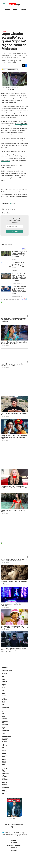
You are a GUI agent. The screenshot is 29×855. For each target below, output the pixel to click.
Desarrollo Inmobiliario (6, 736)
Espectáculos (4, 699)
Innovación (4, 753)
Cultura (3, 709)
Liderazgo (4, 762)
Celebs (3, 716)
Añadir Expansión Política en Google (11, 69)
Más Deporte (4, 776)
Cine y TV (3, 727)
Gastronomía (4, 784)
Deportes (3, 726)
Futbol (3, 770)
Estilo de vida (4, 718)
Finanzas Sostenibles (6, 752)
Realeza (3, 701)
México (4, 31)
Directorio (14, 850)
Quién (3, 698)
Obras (3, 676)
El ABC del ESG (4, 755)
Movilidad (4, 750)
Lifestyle (3, 778)
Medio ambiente (5, 745)
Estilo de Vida (4, 792)
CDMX (3, 690)
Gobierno (4, 685)
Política (13, 203)
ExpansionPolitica (18, 826)
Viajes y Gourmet (5, 707)
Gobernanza (4, 749)
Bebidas (3, 786)
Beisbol (3, 772)
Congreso (4, 689)
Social (3, 747)
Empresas (3, 669)
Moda (3, 704)
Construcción (4, 735)
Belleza (3, 706)
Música (3, 729)
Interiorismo (4, 741)
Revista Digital (4, 779)
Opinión (3, 693)
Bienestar (3, 790)
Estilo (3, 722)
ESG (2, 678)
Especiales (4, 766)
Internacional (4, 673)
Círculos (3, 702)
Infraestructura (5, 738)
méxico (15, 9)
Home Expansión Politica (7, 670)
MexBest (4, 782)
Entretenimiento (5, 724)
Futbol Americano (5, 773)
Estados (3, 692)
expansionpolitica (14, 826)
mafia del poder (5, 160)
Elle (3, 712)
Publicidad (13, 840)
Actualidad (4, 761)
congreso (23, 9)
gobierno (8, 9)
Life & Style (5, 721)
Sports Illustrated (7, 769)
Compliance (13, 843)
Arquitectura (4, 739)
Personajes (4, 789)
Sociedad (4, 695)
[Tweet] (23, 65)
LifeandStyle (4, 681)
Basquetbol (4, 775)
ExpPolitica (11, 826)
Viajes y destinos (5, 787)
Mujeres (3, 679)
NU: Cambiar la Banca (14, 819)
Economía (4, 672)
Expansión (4, 667)
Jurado (3, 793)
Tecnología (4, 675)
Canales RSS (13, 848)
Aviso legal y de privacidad (13, 845)
